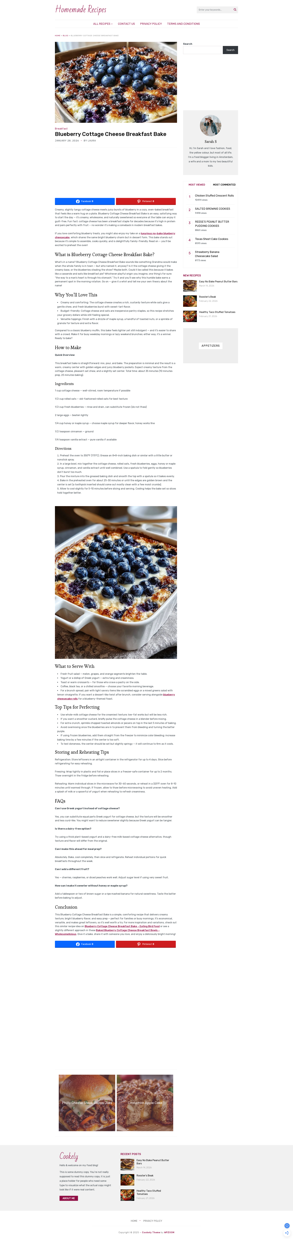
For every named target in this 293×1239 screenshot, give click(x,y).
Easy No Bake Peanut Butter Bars (218, 281)
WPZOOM (169, 1232)
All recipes (101, 24)
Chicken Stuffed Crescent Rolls (214, 195)
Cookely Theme (151, 1232)
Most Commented (224, 184)
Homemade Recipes (80, 9)
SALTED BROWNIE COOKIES (212, 208)
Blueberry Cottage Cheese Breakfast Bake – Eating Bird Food (122, 926)
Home (57, 36)
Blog (65, 36)
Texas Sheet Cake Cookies (211, 239)
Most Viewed (197, 184)
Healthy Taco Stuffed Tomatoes (217, 312)
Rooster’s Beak (207, 296)
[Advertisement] (116, 173)
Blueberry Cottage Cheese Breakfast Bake (110, 134)
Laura (92, 140)
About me (69, 1198)
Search (187, 43)
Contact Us (126, 24)
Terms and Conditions (183, 24)
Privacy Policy (151, 24)
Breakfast (61, 128)
